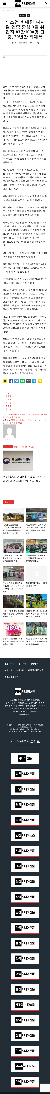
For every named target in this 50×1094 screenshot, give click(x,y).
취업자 (9, 409)
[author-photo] (9, 437)
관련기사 (8, 446)
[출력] (44, 49)
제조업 (9, 406)
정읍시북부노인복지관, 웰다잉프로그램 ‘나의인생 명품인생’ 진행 (13, 558)
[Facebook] (12, 49)
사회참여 (10, 10)
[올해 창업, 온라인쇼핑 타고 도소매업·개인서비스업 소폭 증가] (25, 461)
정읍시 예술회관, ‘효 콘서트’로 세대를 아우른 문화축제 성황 (13, 641)
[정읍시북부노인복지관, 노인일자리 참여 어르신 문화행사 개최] (36, 546)
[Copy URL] (38, 49)
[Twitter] (18, 49)
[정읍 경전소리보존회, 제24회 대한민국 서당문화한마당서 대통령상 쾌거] (36, 629)
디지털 (9, 399)
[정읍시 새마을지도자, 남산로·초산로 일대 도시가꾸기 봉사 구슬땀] (36, 601)
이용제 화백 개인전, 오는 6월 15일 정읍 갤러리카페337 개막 (13, 614)
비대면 (9, 403)
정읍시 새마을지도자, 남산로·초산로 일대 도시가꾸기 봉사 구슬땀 (36, 614)
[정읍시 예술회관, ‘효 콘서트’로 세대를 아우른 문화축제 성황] (13, 629)
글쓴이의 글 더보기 (24, 446)
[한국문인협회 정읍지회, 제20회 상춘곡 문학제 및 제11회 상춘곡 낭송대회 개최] (13, 573)
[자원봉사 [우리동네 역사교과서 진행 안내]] (36, 573)
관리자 (14, 43)
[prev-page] (4, 487)
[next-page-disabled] (9, 487)
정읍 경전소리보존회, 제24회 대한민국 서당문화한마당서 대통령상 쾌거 (36, 641)
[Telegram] (31, 49)
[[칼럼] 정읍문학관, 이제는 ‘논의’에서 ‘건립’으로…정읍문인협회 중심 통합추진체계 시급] (13, 515)
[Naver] (6, 49)
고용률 (9, 396)
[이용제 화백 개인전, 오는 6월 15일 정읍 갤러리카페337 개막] (13, 601)
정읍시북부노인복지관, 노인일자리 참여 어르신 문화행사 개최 (36, 558)
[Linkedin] (25, 49)
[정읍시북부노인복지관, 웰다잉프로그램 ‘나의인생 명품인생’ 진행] (13, 546)
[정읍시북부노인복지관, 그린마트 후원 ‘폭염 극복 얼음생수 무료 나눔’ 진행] (36, 515)
